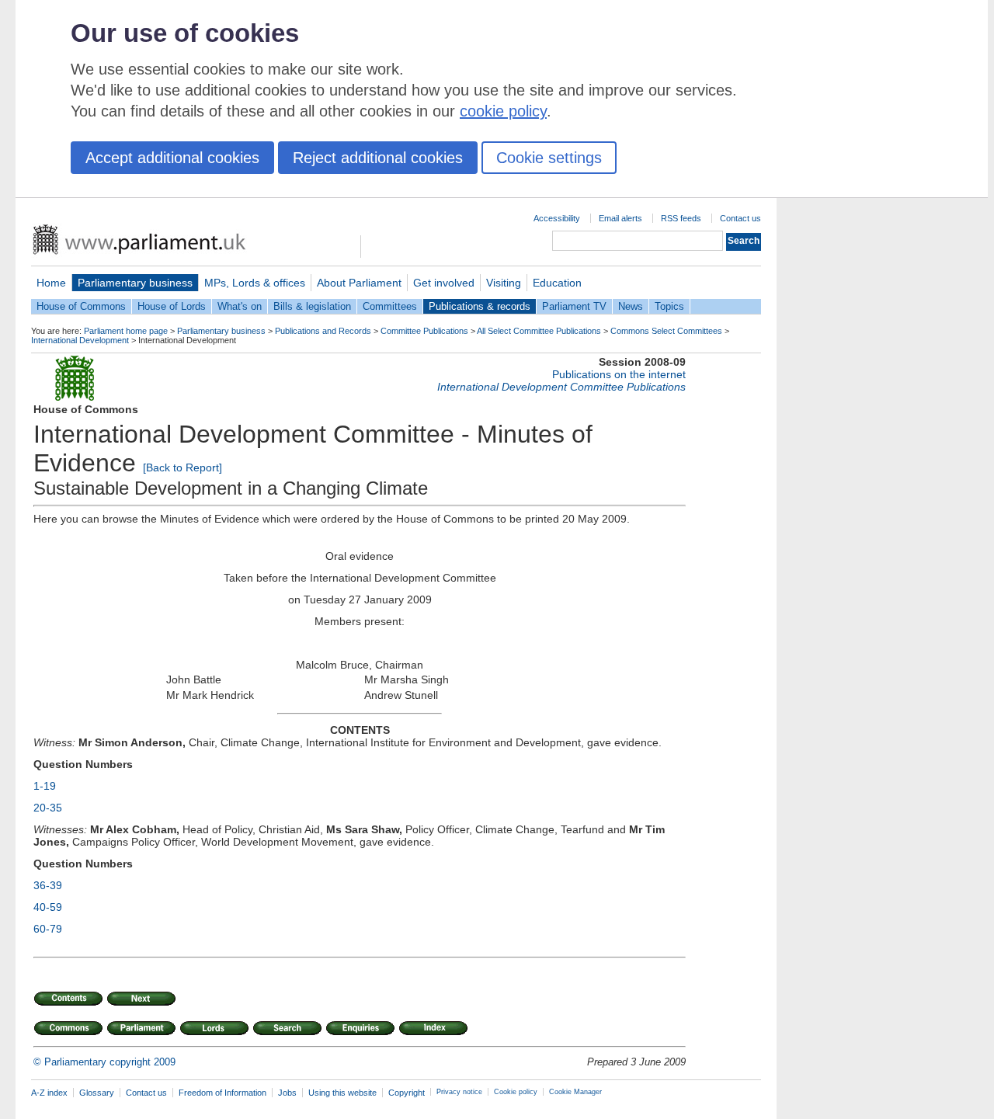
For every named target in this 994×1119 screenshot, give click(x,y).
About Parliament (359, 282)
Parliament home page (126, 330)
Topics (669, 306)
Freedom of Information (222, 1092)
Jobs (287, 1092)
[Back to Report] (182, 467)
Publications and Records (323, 330)
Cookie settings (549, 157)
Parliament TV (574, 306)
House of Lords (171, 306)
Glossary (96, 1092)
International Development (80, 340)
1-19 (44, 786)
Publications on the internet (619, 374)
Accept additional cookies (172, 157)
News (630, 306)
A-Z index (49, 1092)
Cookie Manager (575, 1092)
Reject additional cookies (378, 157)
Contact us (740, 218)
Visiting (503, 282)
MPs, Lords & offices (254, 282)
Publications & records (479, 306)
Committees (390, 306)
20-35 (47, 807)
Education (557, 282)
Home (51, 282)
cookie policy (503, 111)
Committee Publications (424, 330)
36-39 (47, 885)
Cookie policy (515, 1092)
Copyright (406, 1092)
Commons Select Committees (666, 330)
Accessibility (556, 218)
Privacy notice (459, 1092)
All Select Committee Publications (539, 330)
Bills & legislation (312, 306)
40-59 (47, 907)
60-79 (47, 929)
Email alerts (620, 218)
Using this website (342, 1092)
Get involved (443, 282)
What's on (239, 306)
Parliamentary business (135, 282)
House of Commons (81, 306)
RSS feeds (681, 218)
